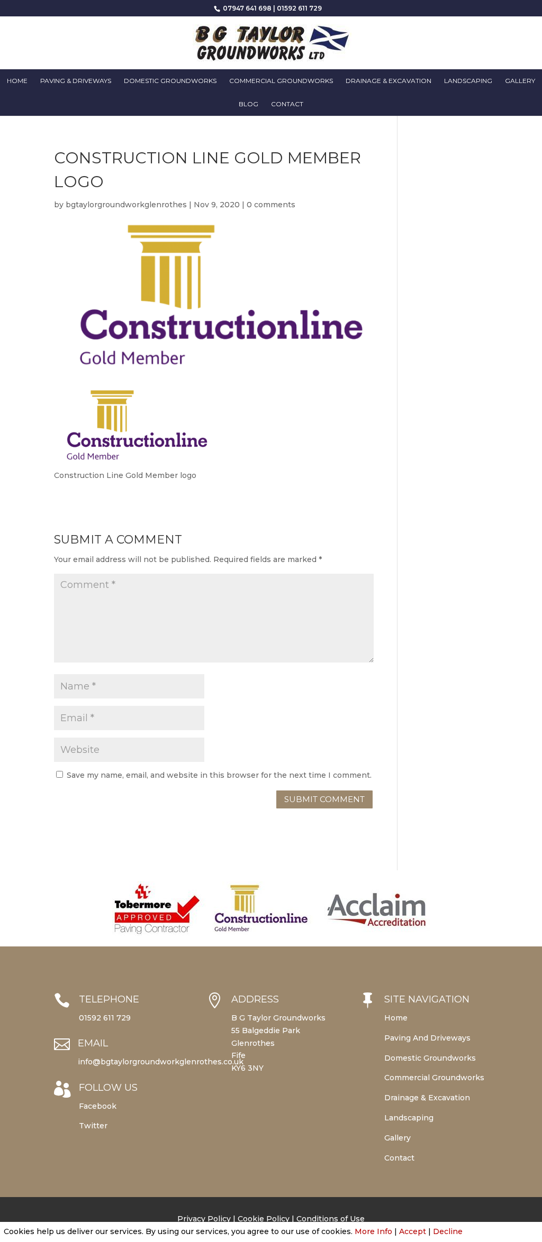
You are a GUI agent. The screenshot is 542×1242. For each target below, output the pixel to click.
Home (17, 81)
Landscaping (468, 81)
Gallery (520, 81)
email (93, 1043)
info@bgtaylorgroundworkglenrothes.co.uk (160, 1061)
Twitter (93, 1125)
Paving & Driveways (75, 81)
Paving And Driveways (427, 1038)
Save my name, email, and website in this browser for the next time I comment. (219, 775)
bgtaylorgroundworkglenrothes (126, 204)
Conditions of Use (330, 1218)
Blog (248, 104)
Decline (448, 1231)
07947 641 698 (246, 8)
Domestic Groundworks (170, 81)
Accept (412, 1231)
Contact (287, 104)
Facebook (97, 1106)
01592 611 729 (299, 8)
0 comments (271, 204)
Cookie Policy (264, 1218)
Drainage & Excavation (388, 81)
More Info (373, 1231)
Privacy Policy (204, 1218)
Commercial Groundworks (281, 81)
